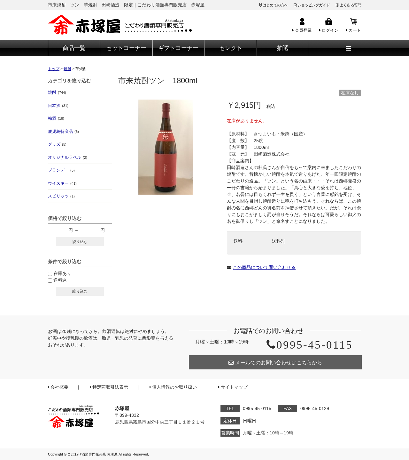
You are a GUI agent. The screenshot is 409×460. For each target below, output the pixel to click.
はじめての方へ (275, 5)
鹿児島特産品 (63, 131)
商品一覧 (74, 48)
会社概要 (59, 387)
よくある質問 (350, 5)
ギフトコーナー (178, 48)
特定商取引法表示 (110, 387)
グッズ (57, 144)
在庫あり (62, 273)
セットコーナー (126, 48)
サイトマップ (234, 387)
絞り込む (80, 241)
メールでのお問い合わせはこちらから (278, 362)
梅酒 (56, 118)
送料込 (60, 280)
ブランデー (61, 170)
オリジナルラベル (67, 157)
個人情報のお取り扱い (174, 387)
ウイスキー (62, 183)
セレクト (230, 48)
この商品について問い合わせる (264, 267)
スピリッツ (61, 196)
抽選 (283, 48)
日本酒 (58, 105)
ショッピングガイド (313, 5)
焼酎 (57, 92)
